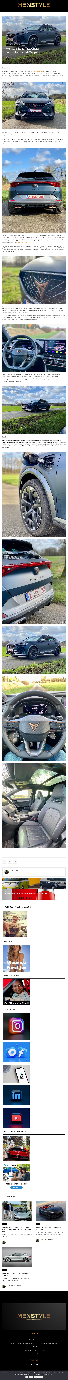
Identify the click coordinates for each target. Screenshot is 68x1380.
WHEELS (19, 44)
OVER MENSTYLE (34, 1339)
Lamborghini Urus (38, 71)
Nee (31, 1377)
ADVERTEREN (34, 1346)
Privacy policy (38, 1377)
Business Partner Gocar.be (34, 1354)
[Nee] (66, 1375)
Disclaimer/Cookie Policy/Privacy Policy (34, 1350)
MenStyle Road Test (11, 44)
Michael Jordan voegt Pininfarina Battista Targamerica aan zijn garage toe (16, 1229)
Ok (27, 1377)
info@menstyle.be (52, 1343)
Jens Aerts (15, 58)
